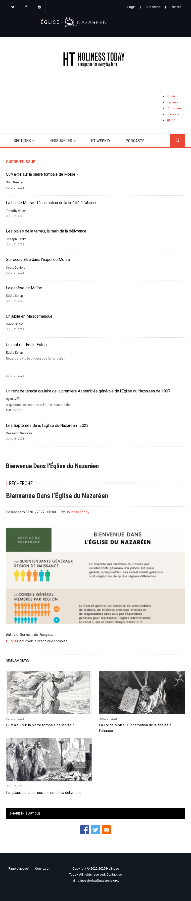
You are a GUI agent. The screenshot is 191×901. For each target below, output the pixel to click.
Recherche (21, 483)
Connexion (42, 868)
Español (173, 102)
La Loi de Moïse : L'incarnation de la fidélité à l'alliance (51, 203)
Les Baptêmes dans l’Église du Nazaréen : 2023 (47, 425)
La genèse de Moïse (24, 288)
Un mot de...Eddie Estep (26, 345)
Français (173, 114)
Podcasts (135, 140)
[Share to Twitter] (95, 829)
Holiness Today (77, 512)
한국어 (172, 120)
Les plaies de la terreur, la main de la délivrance (46, 231)
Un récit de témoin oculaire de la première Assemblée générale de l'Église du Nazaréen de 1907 (88, 391)
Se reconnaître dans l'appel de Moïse (38, 259)
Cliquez (12, 641)
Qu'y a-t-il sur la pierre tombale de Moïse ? (42, 174)
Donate (176, 7)
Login (131, 7)
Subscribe (153, 7)
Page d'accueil (18, 868)
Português (174, 108)
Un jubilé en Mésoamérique (29, 316)
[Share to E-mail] (106, 829)
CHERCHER (177, 140)
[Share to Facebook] (84, 829)
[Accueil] (95, 60)
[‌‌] (12, 7)
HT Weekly (100, 140)
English (172, 96)
